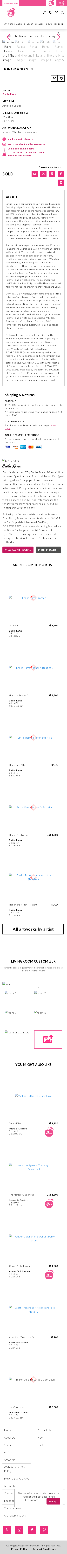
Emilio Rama (9, 94)
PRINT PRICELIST (48, 549)
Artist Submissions (15, 1515)
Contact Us (44, 1430)
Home (8, 1430)
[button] (58, 37)
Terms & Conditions (44, 1549)
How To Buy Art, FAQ (16, 1478)
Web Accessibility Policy (14, 1469)
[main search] (62, 13)
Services (40, 24)
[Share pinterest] (52, 174)
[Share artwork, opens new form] (34, 174)
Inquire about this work (20, 139)
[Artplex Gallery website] (62, 2)
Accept (53, 1501)
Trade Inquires (12, 1508)
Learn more (31, 1499)
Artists (20, 24)
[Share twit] (43, 174)
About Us (9, 1437)
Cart (40, 1444)
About (30, 24)
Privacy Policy (19, 1549)
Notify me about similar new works (26, 144)
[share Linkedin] (61, 182)
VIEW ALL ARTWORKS (18, 549)
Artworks (9, 24)
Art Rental (10, 1485)
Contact (58, 24)
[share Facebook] (61, 174)
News (49, 24)
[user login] (45, 12)
